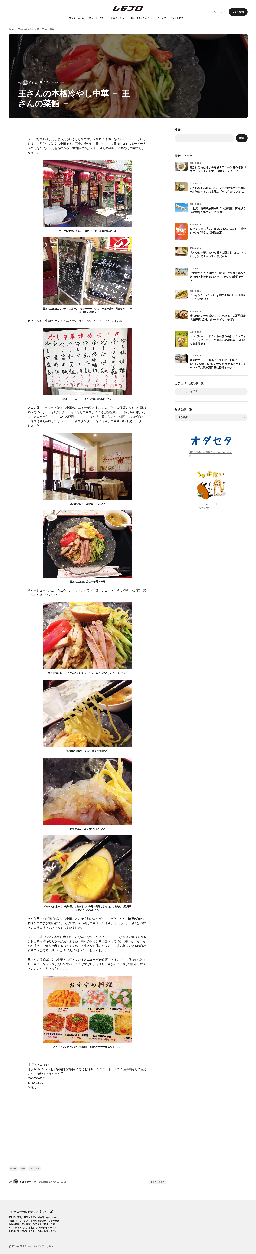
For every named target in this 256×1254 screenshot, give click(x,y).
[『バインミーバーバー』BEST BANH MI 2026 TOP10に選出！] (181, 296)
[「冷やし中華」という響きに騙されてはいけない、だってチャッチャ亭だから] (181, 253)
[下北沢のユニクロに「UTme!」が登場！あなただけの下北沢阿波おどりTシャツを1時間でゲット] (181, 274)
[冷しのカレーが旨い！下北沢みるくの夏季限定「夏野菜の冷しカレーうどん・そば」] (181, 316)
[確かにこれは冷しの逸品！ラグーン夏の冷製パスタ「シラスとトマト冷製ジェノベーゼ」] (181, 168)
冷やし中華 (35, 1168)
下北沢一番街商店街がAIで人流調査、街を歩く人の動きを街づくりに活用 (218, 210)
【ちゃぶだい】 (204, 507)
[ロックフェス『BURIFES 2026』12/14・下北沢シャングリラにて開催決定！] (181, 231)
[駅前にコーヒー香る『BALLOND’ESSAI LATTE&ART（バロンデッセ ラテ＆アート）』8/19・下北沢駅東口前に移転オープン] (181, 361)
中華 (23, 1168)
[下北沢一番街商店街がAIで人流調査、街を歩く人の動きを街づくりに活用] (181, 209)
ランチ (13, 1168)
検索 (178, 129)
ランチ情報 (238, 12)
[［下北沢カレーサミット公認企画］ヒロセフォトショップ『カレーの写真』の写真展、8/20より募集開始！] (181, 339)
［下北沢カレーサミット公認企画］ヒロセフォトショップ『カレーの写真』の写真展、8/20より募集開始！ (218, 340)
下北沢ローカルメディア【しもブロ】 (32, 1212)
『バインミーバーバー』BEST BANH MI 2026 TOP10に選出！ (217, 297)
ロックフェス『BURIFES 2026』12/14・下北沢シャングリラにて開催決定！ (218, 230)
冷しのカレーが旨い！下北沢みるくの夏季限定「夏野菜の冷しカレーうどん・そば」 (218, 317)
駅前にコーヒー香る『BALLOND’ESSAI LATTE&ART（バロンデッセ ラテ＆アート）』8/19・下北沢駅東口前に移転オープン (218, 364)
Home (11, 29)
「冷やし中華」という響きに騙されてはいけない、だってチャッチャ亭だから (218, 254)
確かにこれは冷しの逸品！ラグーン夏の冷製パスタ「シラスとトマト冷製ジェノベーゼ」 (218, 169)
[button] (215, 12)
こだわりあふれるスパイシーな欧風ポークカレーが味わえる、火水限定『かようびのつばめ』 (218, 189)
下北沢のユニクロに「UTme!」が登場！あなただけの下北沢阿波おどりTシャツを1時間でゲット (218, 277)
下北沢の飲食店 (157, 1182)
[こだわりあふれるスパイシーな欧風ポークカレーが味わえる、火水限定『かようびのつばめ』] (181, 188)
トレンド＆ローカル (207, 504)
